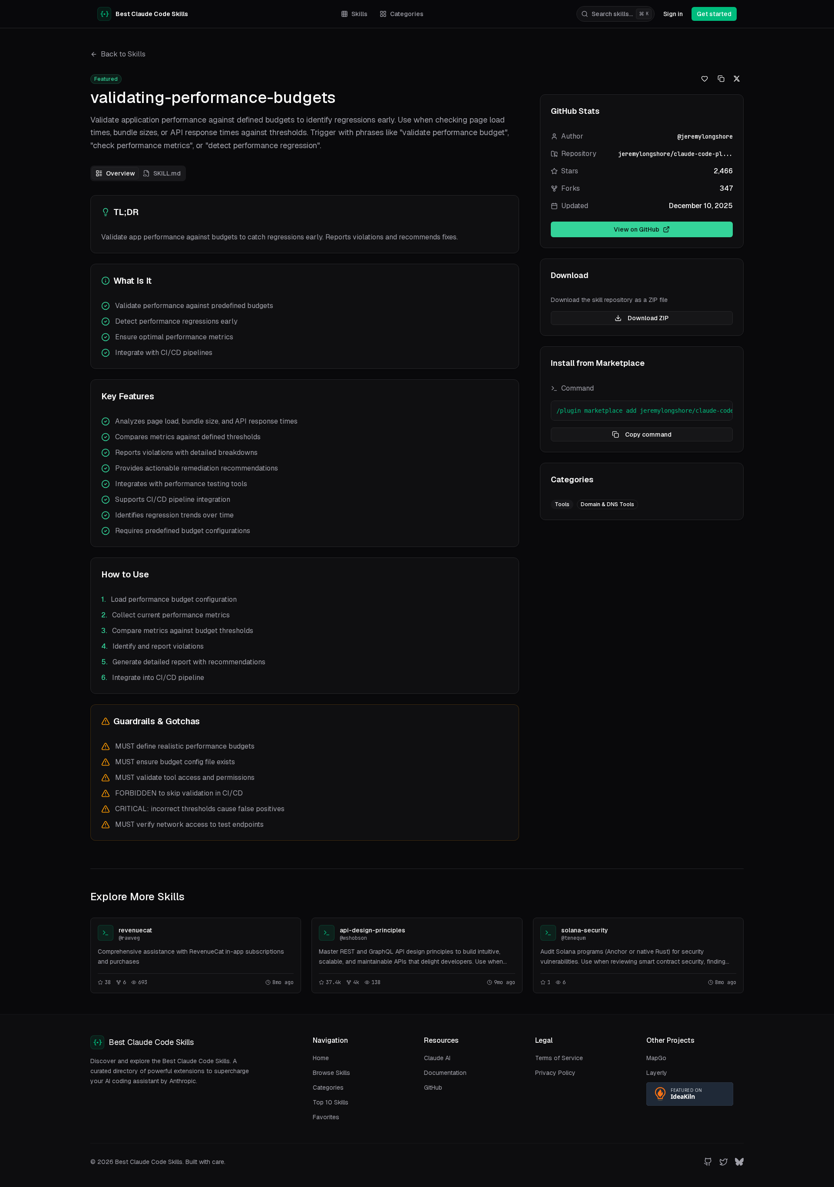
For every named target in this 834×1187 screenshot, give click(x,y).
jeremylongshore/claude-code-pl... (675, 154)
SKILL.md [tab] (167, 173)
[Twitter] (723, 1161)
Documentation (445, 1073)
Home (321, 1058)
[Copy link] (288, 930)
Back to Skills (123, 54)
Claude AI (437, 1058)
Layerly (656, 1073)
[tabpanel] (304, 518)
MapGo (656, 1058)
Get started (714, 14)
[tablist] (138, 173)
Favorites (326, 1117)
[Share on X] (275, 930)
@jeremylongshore (705, 136)
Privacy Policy (555, 1073)
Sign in (673, 14)
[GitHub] (708, 1161)
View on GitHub (636, 229)
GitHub (433, 1087)
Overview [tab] (120, 173)
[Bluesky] (739, 1161)
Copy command (648, 434)
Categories (407, 14)
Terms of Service (559, 1058)
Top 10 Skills (330, 1102)
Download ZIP (648, 318)
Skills (359, 14)
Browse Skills (331, 1073)
